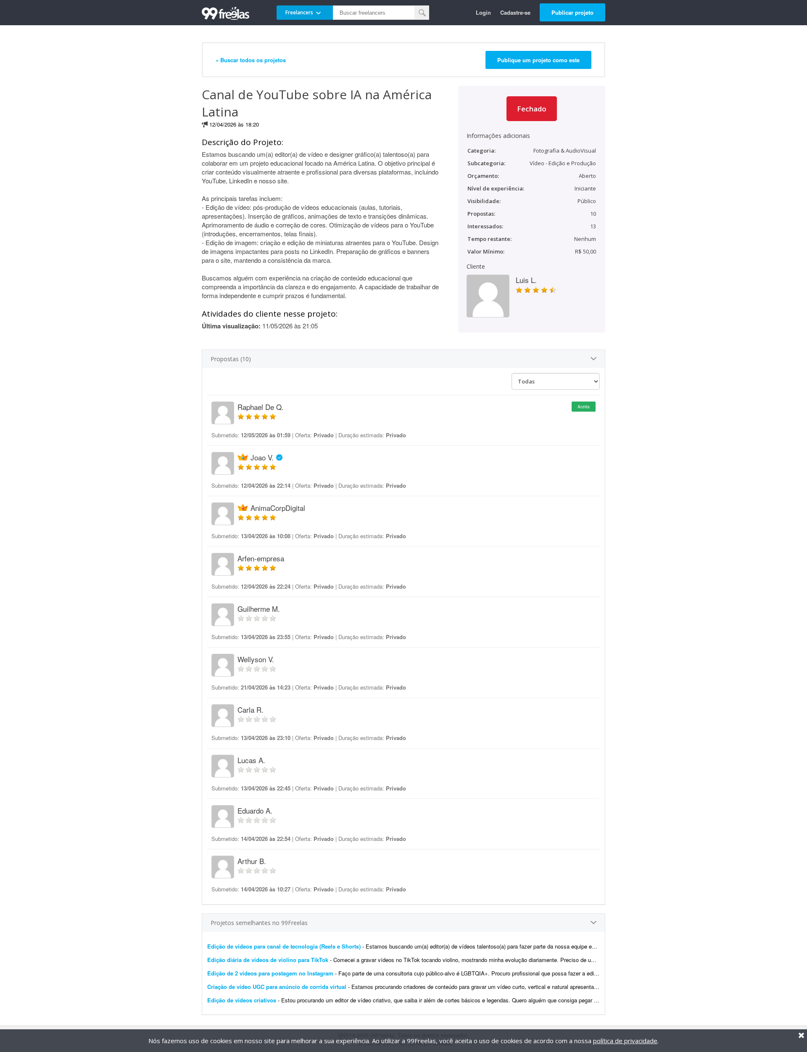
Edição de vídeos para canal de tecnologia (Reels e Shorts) (284, 946)
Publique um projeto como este (538, 60)
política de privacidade (625, 1040)
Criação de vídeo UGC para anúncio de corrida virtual (276, 987)
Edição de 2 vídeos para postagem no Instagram (270, 973)
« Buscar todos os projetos (251, 60)
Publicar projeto (572, 12)
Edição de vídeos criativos (241, 1000)
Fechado (531, 109)
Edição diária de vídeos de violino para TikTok (267, 960)
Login (483, 12)
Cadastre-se (515, 12)
